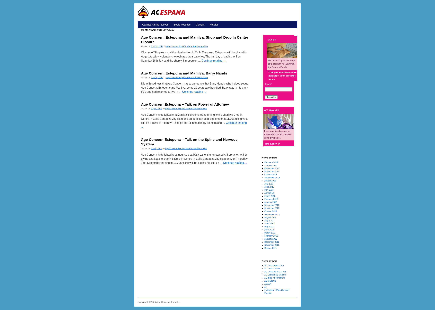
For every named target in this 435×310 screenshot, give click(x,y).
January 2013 (270, 202)
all (265, 287)
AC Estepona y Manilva (275, 275)
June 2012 (269, 223)
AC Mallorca (270, 281)
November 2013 (271, 171)
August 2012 (270, 217)
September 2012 (272, 214)
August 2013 (270, 181)
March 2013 (269, 196)
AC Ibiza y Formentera (274, 278)
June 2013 (269, 187)
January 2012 (270, 239)
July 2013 (268, 184)
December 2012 (271, 205)
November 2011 (271, 245)
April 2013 (269, 193)
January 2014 (270, 165)
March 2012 (269, 233)
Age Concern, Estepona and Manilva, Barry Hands (184, 73)
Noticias (214, 24)
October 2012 (270, 211)
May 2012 (269, 226)
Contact (200, 24)
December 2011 (271, 242)
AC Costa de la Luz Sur (275, 272)
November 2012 (271, 208)
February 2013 (271, 199)
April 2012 (269, 230)
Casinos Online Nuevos (155, 24)
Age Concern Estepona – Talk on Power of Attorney (185, 104)
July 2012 (268, 220)
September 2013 (272, 178)
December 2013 (271, 168)
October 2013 (270, 174)
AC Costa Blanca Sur (274, 265)
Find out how (271, 144)
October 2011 (270, 248)
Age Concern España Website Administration (187, 46)
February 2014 (271, 162)
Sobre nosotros (182, 24)
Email (268, 84)
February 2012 (271, 236)
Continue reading (214, 60)
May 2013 (269, 190)
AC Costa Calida (272, 268)
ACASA (267, 284)
